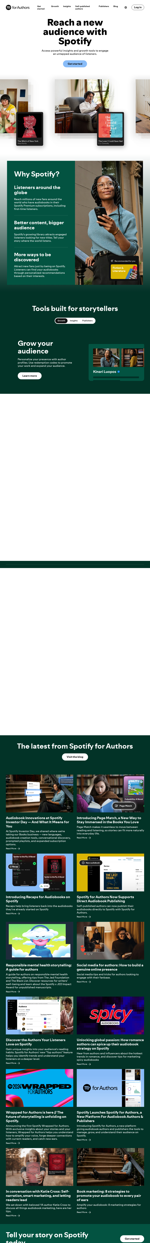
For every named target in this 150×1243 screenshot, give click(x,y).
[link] (41, 7)
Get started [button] (132, 1239)
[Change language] (126, 7)
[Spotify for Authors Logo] (19, 7)
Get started (75, 64)
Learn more (29, 376)
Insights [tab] (74, 320)
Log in (138, 7)
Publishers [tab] (87, 320)
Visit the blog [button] (75, 757)
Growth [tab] (61, 320)
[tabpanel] (75, 354)
